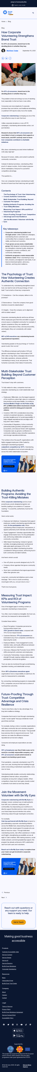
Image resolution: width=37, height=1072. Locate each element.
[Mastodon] (30, 1024)
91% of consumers (7, 755)
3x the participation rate (16, 525)
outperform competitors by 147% (13, 447)
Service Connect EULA (9, 1015)
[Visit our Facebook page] (4, 1024)
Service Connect (7, 955)
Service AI (5, 960)
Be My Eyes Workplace (9, 966)
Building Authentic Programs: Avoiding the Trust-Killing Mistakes (19, 205)
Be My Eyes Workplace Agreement (12, 1012)
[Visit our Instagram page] (17, 1024)
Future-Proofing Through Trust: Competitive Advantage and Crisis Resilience (20, 216)
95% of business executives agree (18, 671)
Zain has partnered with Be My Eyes (14, 821)
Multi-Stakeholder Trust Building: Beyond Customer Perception (18, 200)
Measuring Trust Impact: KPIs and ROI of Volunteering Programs (18, 211)
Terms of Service (7, 1006)
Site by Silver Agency (27, 1066)
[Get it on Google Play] (18, 1035)
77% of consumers (23, 635)
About (4, 992)
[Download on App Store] (18, 1030)
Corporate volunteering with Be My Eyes (16, 800)
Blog (9, 21)
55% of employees (7, 750)
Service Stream (6, 957)
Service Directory (7, 963)
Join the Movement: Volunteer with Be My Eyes (19, 221)
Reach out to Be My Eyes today (12, 849)
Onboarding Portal (7, 980)
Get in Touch (19, 922)
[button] (8, 12)
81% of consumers (10, 44)
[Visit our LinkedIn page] (12, 1024)
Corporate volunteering (9, 116)
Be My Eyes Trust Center (9, 983)
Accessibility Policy (7, 1018)
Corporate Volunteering (9, 969)
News (3, 977)
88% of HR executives (9, 336)
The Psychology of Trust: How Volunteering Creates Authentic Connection (19, 195)
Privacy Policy (6, 1009)
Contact (4, 998)
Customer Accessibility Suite (10, 952)
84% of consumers (23, 133)
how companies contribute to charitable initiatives (15, 141)
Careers (4, 995)
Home (3, 21)
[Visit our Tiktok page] (26, 1024)
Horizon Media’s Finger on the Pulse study (19, 403)
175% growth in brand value (13, 630)
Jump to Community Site (18, 2)
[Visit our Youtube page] (21, 1024)
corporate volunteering (13, 502)
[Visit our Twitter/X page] (8, 1024)
